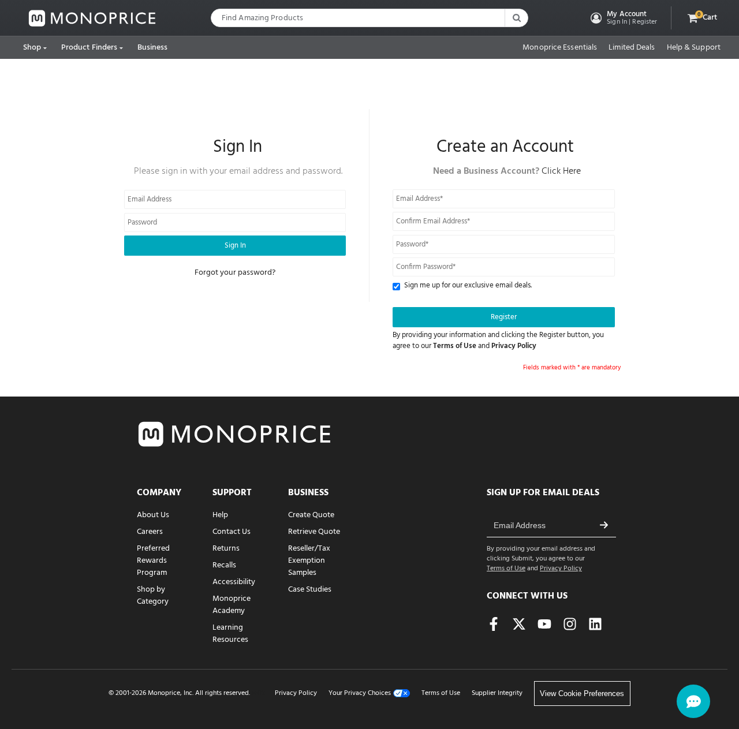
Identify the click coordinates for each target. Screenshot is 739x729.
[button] (623, 17)
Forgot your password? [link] (235, 272)
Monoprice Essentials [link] (559, 48)
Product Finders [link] (89, 47)
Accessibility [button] (233, 582)
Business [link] (152, 47)
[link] (92, 18)
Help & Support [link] (694, 48)
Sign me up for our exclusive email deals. (468, 286)
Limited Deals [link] (632, 48)
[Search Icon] (516, 18)
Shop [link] (32, 47)
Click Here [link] (561, 171)
